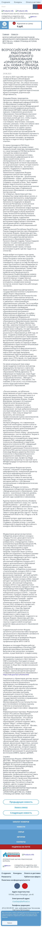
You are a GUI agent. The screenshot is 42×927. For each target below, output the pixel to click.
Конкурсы (18, 2)
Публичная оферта (32, 877)
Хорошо (9, 923)
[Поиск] (29, 7)
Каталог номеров (21, 822)
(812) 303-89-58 (8, 908)
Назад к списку (21, 807)
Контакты (21, 842)
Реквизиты (6, 877)
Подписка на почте (21, 847)
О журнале (6, 2)
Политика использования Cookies (12, 918)
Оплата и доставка (33, 2)
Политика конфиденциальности (16, 880)
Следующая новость (21, 812)
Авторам (21, 837)
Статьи (21, 832)
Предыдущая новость (21, 802)
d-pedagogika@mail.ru (21, 901)
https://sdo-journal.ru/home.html (16, 675)
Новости (21, 827)
